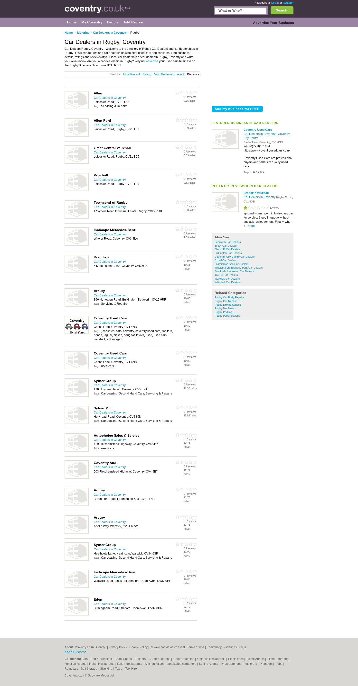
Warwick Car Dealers (227, 278)
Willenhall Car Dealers (227, 282)
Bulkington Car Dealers (228, 253)
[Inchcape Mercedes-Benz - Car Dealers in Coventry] (77, 245)
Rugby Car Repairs (226, 301)
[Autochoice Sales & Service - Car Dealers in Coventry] (77, 450)
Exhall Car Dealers (226, 260)
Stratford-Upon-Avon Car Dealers (234, 271)
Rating (146, 74)
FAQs (242, 647)
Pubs (279, 664)
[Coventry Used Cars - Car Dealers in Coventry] (225, 148)
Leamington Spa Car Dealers (232, 263)
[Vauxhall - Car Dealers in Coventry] (77, 190)
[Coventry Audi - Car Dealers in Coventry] (77, 478)
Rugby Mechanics (225, 308)
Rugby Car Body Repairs (229, 297)
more (251, 226)
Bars (85, 659)
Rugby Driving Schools (228, 304)
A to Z (180, 74)
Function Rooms (76, 664)
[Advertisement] (252, 65)
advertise (152, 61)
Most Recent (131, 74)
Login (275, 2)
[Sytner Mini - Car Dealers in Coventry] (77, 423)
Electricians (236, 659)
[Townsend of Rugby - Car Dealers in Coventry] (77, 217)
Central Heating (184, 659)
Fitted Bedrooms (278, 659)
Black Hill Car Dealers (227, 249)
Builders (140, 659)
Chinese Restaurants (211, 659)
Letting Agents (209, 664)
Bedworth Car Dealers (228, 242)
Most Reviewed (164, 74)
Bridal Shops (123, 659)
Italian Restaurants (130, 664)
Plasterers (251, 664)
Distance (193, 74)
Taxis (119, 668)
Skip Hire (106, 668)
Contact (101, 647)
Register (288, 2)
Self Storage (89, 668)
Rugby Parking (223, 312)
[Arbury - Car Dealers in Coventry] (77, 306)
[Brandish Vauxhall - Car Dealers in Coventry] (225, 211)
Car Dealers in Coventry (260, 134)
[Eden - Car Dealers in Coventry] (77, 614)
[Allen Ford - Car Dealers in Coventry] (77, 135)
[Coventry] (97, 11)
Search (281, 10)
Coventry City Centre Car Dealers (235, 256)
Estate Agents (255, 659)
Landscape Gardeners (182, 664)
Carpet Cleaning (160, 659)
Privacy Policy (118, 647)
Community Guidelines (222, 647)
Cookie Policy (138, 647)
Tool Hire (131, 668)
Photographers (231, 664)
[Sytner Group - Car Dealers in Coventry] (77, 396)
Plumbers (266, 664)
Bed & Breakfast (102, 659)
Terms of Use (195, 647)
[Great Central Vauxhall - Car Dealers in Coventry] (77, 163)
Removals (72, 668)
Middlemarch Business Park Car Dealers (239, 267)
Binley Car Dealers (226, 245)
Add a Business (75, 652)
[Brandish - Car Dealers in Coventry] (77, 272)
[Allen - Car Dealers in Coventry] (77, 108)
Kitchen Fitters (154, 664)
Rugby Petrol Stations (227, 315)
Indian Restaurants (102, 664)
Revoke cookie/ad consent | (168, 647)
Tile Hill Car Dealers (226, 274)
